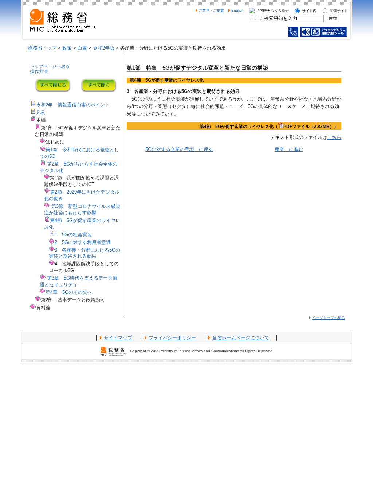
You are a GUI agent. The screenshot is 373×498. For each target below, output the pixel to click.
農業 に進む (289, 149)
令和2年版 (103, 48)
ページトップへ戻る (328, 318)
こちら (334, 137)
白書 (82, 48)
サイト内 (309, 11)
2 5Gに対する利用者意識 (83, 242)
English (237, 10)
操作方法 (39, 71)
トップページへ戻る (50, 66)
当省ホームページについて (240, 338)
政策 (67, 48)
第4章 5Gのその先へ (69, 292)
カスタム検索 (278, 11)
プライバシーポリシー (172, 338)
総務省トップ (42, 48)
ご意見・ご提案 (211, 10)
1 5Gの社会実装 (73, 234)
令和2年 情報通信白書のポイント (73, 105)
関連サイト (339, 11)
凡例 (41, 112)
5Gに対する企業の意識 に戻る (179, 149)
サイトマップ (118, 338)
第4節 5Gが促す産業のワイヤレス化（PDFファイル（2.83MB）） (269, 126)
